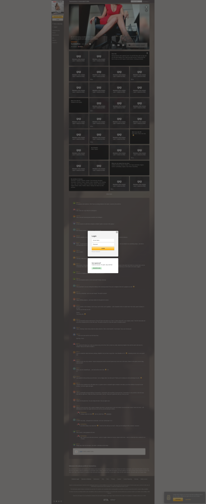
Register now (96, 268)
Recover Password (96, 251)
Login (103, 248)
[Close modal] (117, 232)
